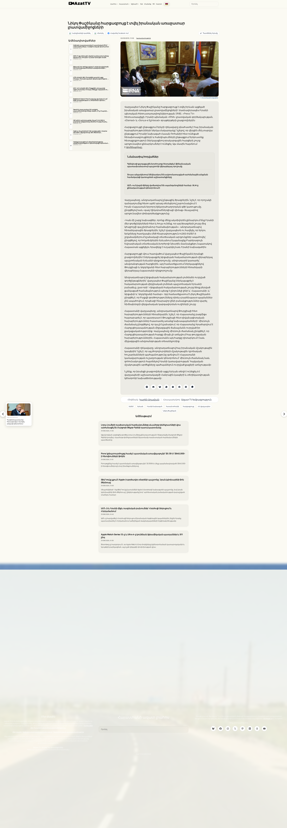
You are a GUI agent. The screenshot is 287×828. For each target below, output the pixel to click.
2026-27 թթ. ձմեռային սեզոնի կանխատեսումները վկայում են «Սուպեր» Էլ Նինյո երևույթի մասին (91, 56)
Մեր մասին (17, 732)
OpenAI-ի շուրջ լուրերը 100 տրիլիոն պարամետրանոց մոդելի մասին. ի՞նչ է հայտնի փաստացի (90, 110)
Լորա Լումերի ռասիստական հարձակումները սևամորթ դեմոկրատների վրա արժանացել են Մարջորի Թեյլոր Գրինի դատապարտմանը (141, 426)
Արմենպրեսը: (134, 147)
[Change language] (166, 4)
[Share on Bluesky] (159, 387)
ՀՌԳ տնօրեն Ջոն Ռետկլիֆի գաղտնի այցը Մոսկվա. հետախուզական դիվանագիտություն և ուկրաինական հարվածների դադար (91, 78)
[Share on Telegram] (146, 387)
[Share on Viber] (192, 387)
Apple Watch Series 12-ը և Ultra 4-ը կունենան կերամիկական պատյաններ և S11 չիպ (142, 536)
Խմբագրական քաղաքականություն (37, 732)
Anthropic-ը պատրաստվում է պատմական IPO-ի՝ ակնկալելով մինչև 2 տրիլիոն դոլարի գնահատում (91, 46)
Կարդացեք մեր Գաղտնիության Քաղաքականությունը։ (61, 726)
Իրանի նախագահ (154, 406)
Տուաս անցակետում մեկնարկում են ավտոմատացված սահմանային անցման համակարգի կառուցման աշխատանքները (167, 176)
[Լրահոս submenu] (117, 3)
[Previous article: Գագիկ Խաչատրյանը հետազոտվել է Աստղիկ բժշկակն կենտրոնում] (3, 414)
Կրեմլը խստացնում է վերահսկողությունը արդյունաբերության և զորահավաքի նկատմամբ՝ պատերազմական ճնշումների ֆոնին (91, 142)
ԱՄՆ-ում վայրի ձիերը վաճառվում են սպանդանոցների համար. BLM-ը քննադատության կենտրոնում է (163, 186)
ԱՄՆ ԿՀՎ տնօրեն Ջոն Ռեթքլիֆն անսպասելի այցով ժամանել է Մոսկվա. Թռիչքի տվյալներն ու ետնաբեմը (90, 89)
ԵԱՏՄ (131, 406)
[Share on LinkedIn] (185, 387)
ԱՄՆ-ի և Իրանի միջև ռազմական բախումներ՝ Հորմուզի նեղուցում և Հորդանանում (136, 510)
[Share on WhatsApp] (166, 387)
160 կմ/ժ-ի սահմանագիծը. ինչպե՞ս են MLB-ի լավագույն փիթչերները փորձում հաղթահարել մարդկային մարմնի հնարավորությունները (90, 121)
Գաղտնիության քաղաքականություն (68, 732)
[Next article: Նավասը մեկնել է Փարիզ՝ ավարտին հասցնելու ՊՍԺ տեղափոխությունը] (284, 414)
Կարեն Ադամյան (149, 399)
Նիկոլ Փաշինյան (169, 411)
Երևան (140, 406)
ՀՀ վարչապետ (204, 406)
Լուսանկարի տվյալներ (210, 98)
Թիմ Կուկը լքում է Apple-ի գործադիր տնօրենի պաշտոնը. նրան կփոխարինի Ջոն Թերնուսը (142, 481)
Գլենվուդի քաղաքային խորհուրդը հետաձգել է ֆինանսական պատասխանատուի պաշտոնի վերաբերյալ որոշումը (159, 165)
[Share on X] (172, 387)
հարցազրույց (188, 406)
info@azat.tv (267, 718)
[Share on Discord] (153, 387)
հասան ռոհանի (172, 406)
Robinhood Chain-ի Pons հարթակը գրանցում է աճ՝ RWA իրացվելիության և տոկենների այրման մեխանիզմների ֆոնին (90, 99)
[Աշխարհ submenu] (138, 3)
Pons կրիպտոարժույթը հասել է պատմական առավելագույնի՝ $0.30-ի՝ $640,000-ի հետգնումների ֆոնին (143, 455)
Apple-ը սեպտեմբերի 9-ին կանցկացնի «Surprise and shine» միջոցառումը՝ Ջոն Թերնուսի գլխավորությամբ (90, 131)
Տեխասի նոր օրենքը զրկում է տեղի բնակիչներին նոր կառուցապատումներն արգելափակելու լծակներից (91, 67)
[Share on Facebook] (179, 387)
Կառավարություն (143, 38)
